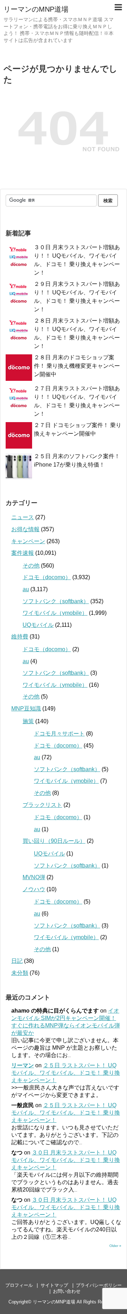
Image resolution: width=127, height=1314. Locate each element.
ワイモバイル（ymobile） (55, 613)
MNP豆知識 (26, 709)
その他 (31, 566)
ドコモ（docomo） (47, 577)
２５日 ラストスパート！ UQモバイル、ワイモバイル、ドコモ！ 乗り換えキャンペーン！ (65, 1072)
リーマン (22, 1065)
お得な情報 (25, 529)
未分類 (19, 973)
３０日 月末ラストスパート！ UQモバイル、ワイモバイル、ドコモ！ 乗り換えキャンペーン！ (65, 1160)
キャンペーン (28, 541)
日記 (17, 961)
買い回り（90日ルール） (54, 841)
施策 (28, 721)
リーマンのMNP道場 (36, 9)
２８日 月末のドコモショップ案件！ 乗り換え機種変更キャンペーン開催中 (77, 365)
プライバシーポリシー (99, 1285)
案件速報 (22, 553)
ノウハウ (34, 889)
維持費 (19, 637)
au (26, 589)
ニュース (22, 517)
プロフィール (19, 1285)
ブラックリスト (42, 805)
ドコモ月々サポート (59, 734)
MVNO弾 (34, 877)
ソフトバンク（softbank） (56, 601)
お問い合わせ (66, 1291)
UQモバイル (38, 625)
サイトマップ (54, 1285)
